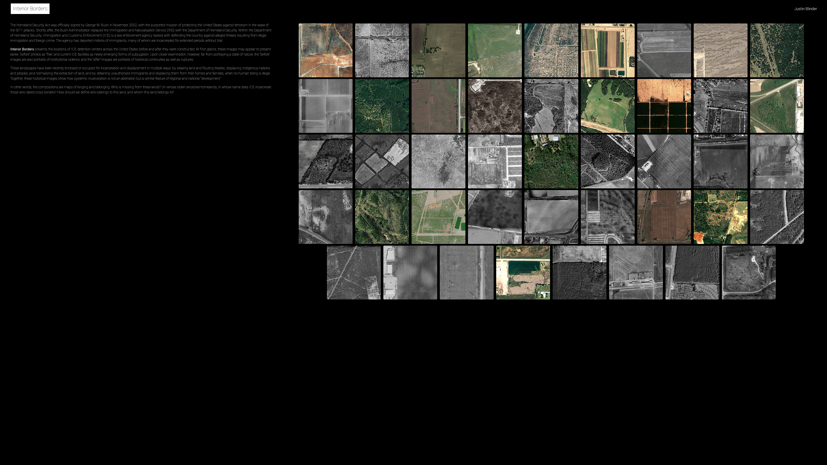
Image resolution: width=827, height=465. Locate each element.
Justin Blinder (805, 8)
